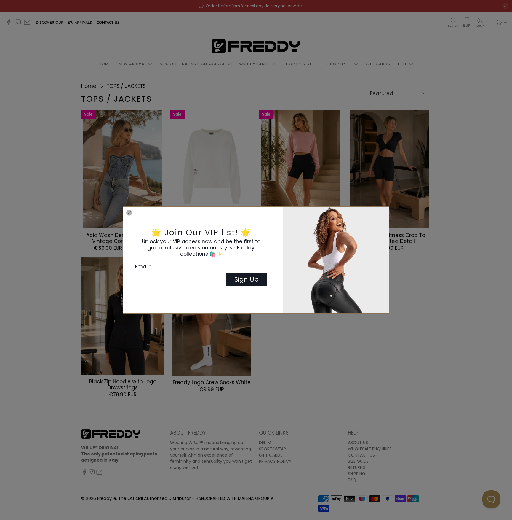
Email (143, 266)
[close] (129, 213)
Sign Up (246, 279)
